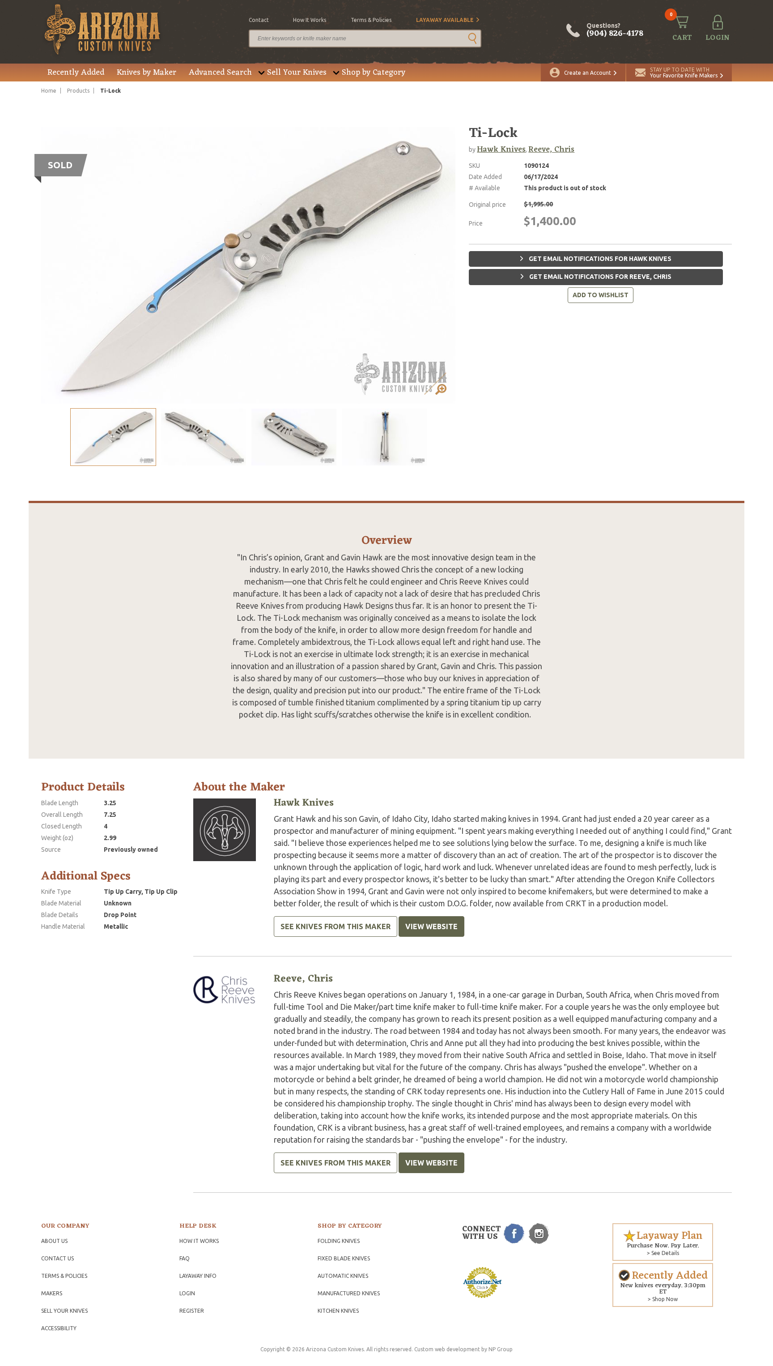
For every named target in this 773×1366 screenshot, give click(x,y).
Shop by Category (373, 72)
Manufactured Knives (349, 1293)
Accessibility (58, 1328)
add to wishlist (601, 295)
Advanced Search (220, 72)
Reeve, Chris (551, 149)
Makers (51, 1293)
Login (187, 1293)
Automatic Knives (343, 1276)
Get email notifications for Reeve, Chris (599, 276)
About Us (54, 1241)
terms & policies (371, 20)
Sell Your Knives (297, 72)
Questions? (614, 30)
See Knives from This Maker (335, 926)
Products (78, 91)
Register (191, 1311)
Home (48, 91)
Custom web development (447, 1349)
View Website (431, 926)
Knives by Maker (146, 72)
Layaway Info (198, 1276)
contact (259, 20)
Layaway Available (445, 20)
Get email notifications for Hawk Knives (599, 258)
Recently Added (75, 72)
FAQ (184, 1258)
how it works (309, 20)
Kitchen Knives (338, 1311)
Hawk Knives (501, 149)
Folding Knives (339, 1241)
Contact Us (57, 1258)
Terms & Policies (64, 1276)
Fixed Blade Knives (344, 1258)
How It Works (199, 1241)
